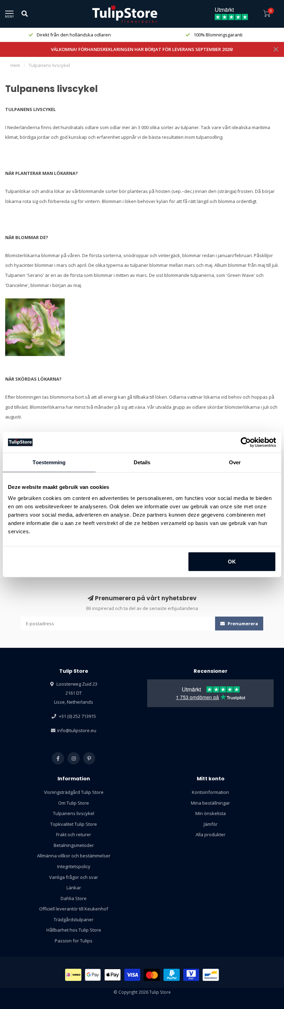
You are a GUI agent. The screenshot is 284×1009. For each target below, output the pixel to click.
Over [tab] (235, 462)
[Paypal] (171, 975)
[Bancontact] (211, 975)
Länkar (73, 887)
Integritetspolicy (73, 866)
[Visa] (132, 975)
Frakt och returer (73, 834)
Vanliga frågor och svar (73, 877)
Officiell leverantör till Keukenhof (73, 909)
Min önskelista (210, 813)
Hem (15, 65)
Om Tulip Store (73, 803)
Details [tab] (142, 462)
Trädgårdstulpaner (74, 919)
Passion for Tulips (73, 941)
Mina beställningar (210, 803)
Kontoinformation (210, 792)
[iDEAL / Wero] (73, 975)
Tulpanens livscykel (73, 813)
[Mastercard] (152, 975)
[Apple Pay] (112, 975)
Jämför (211, 824)
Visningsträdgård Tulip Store (74, 792)
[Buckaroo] (191, 975)
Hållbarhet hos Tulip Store (73, 930)
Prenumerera (242, 623)
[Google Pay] (93, 975)
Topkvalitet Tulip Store (73, 824)
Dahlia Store (74, 898)
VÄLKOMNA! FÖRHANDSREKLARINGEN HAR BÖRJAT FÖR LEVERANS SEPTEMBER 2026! (142, 49)
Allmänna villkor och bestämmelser (73, 856)
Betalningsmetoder (74, 845)
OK (232, 561)
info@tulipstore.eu (76, 730)
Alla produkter (210, 834)
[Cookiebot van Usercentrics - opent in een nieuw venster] (245, 442)
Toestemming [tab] (49, 462)
